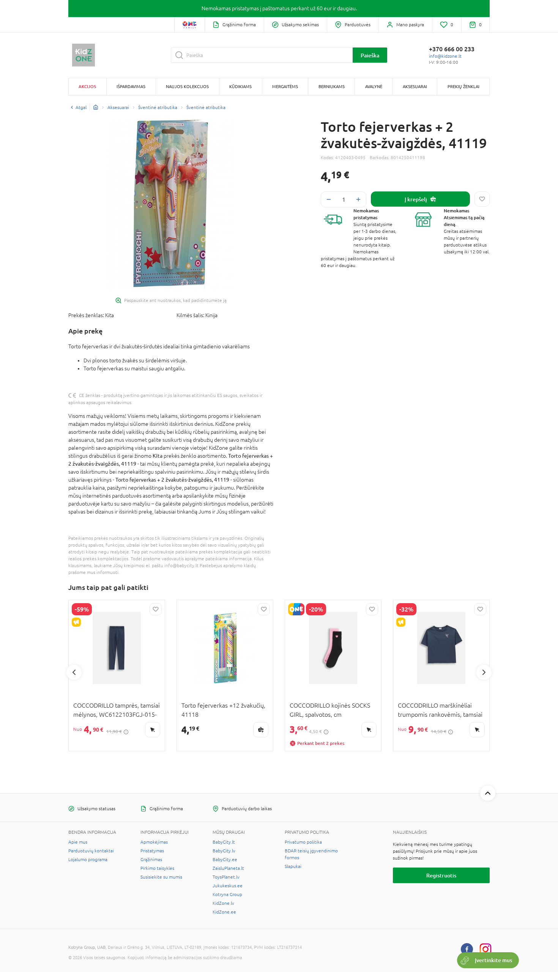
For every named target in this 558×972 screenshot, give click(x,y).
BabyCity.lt (224, 842)
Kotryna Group (227, 894)
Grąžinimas (151, 859)
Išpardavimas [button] (131, 86)
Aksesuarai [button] (415, 86)
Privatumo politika (303, 842)
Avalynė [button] (373, 86)
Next (484, 672)
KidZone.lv (223, 903)
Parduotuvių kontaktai (91, 850)
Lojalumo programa (87, 859)
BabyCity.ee (225, 859)
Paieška (370, 55)
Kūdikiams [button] (240, 86)
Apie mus (77, 842)
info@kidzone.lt (445, 56)
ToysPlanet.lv (226, 877)
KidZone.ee (224, 912)
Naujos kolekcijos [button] (187, 86)
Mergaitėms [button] (285, 86)
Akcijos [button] (87, 86)
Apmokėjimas (154, 842)
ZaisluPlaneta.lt (228, 868)
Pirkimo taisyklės (157, 868)
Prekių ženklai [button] (463, 86)
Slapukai (293, 866)
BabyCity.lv (224, 850)
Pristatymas (152, 850)
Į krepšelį (416, 199)
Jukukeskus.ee (228, 885)
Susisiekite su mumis (161, 877)
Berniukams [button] (331, 86)
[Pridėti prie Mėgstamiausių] (482, 199)
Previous (74, 672)
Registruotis (441, 875)
